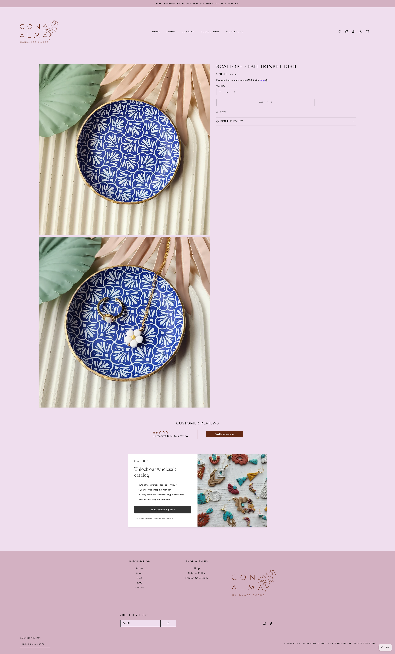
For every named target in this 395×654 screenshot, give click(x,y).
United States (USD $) (33, 644)
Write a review (224, 434)
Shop (197, 568)
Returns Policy (197, 573)
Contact (139, 587)
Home (139, 568)
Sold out (265, 102)
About (139, 573)
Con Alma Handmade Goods (311, 643)
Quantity (220, 86)
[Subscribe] (168, 623)
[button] (340, 31)
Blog (139, 577)
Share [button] (223, 111)
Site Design (339, 643)
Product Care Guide (197, 577)
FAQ (139, 582)
